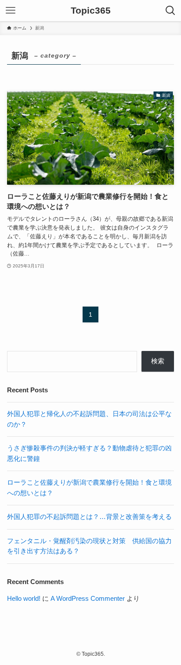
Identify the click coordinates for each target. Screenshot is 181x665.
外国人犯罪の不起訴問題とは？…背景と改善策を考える (89, 516)
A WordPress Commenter (88, 598)
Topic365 (91, 10)
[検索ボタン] (170, 10)
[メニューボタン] (10, 10)
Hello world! (23, 598)
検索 (157, 361)
